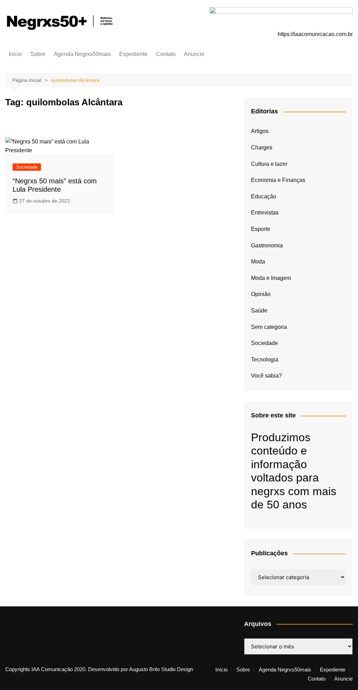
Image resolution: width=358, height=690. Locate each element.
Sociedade (26, 167)
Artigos (259, 131)
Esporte (260, 229)
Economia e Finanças (278, 180)
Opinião (261, 294)
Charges (261, 147)
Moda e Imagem (271, 278)
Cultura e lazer (269, 164)
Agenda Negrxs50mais (82, 54)
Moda (258, 262)
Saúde (259, 311)
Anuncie (194, 54)
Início (15, 54)
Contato (166, 54)
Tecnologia (264, 359)
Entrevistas (265, 213)
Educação (263, 196)
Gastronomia (267, 245)
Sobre (37, 54)
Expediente (133, 54)
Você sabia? (266, 376)
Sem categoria (269, 327)
